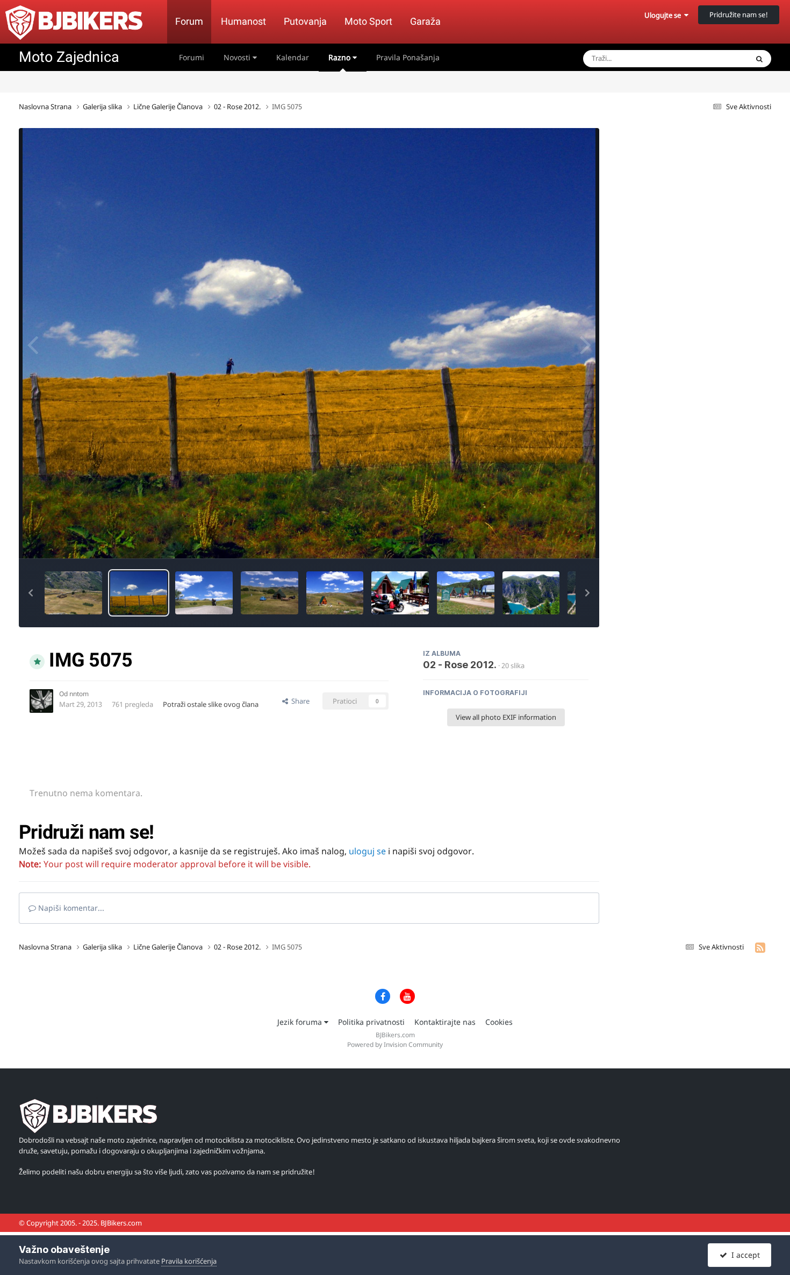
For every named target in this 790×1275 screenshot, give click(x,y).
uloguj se (367, 851)
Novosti (238, 57)
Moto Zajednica (69, 57)
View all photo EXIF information (506, 717)
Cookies (499, 1022)
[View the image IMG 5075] (139, 592)
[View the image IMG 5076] (73, 592)
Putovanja (305, 21)
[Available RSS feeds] (760, 947)
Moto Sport (368, 21)
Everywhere (715, 58)
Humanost (243, 21)
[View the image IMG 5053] (531, 592)
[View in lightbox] (309, 343)
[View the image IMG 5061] (465, 592)
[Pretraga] (759, 58)
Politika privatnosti (371, 1022)
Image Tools (555, 539)
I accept (743, 1255)
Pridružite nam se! (738, 14)
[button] (30, 593)
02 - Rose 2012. (460, 664)
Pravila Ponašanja (408, 57)
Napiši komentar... (70, 908)
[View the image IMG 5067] (335, 592)
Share (299, 701)
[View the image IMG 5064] (400, 592)
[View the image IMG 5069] (269, 592)
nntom (79, 693)
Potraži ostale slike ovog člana (210, 704)
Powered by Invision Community (395, 1044)
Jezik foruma (300, 1022)
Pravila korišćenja (189, 1261)
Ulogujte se (664, 15)
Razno (340, 57)
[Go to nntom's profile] (41, 701)
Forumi (191, 57)
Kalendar (292, 57)
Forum (189, 21)
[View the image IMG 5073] (204, 592)
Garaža (425, 21)
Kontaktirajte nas (445, 1022)
